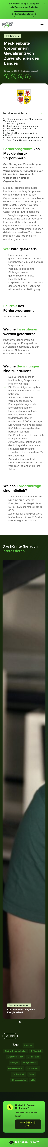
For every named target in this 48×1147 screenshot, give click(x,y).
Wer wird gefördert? (17, 124)
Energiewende (29, 1063)
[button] (42, 25)
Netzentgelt (32, 1068)
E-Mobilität (36, 1051)
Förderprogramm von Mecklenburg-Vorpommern (23, 120)
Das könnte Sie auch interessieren (24, 140)
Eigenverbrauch (15, 1057)
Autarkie (28, 1045)
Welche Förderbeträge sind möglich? (26, 138)
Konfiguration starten (24, 14)
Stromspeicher (19, 1080)
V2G (33, 1080)
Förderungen (12, 36)
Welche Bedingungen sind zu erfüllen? (20, 134)
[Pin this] (28, 76)
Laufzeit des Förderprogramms (23, 126)
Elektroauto (33, 1057)
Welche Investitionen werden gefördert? (20, 130)
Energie (14, 1063)
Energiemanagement (19, 1005)
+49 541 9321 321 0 (28, 1124)
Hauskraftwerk (15, 1068)
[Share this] (6, 76)
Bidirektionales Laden (15, 1051)
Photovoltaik (19, 1074)
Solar (31, 1074)
